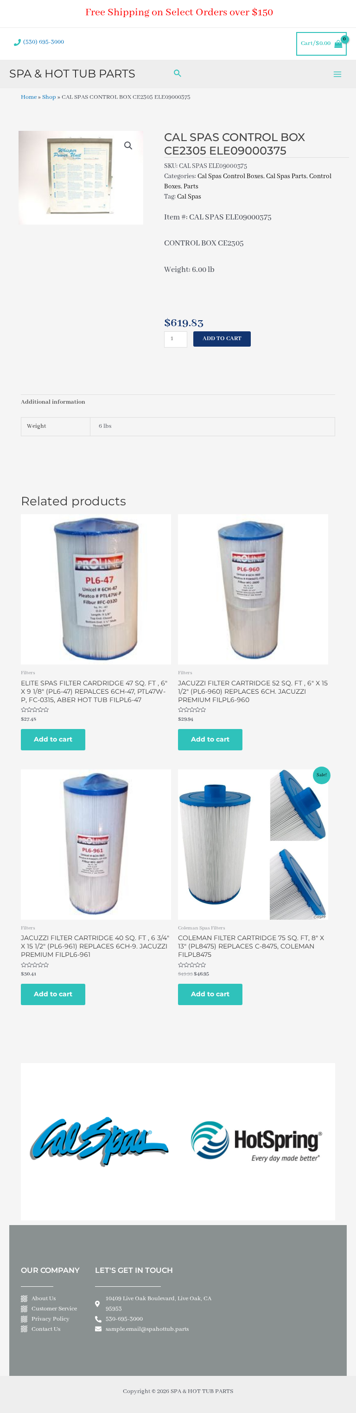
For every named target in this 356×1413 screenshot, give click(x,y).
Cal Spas (189, 197)
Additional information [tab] (53, 402)
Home (29, 97)
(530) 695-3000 (43, 42)
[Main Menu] (338, 74)
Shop (49, 97)
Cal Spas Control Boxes (230, 176)
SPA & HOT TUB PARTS (72, 73)
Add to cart (222, 338)
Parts (191, 186)
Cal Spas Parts (286, 176)
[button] (128, 145)
